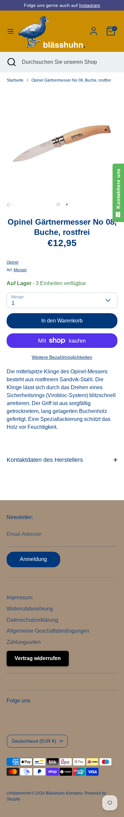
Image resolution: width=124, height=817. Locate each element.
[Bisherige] (9, 205)
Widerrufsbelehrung (30, 609)
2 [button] (67, 204)
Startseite (15, 80)
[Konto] (93, 28)
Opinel (13, 262)
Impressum (19, 597)
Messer (20, 270)
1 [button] (58, 204)
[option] (62, 143)
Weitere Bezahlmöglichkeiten (62, 357)
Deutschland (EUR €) (34, 741)
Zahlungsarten (24, 642)
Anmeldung (33, 559)
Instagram (89, 5)
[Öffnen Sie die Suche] (11, 62)
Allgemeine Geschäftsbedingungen (48, 631)
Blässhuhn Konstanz (64, 793)
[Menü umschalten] (8, 31)
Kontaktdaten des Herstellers (45, 460)
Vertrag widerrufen (38, 658)
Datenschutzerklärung (32, 620)
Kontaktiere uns (118, 190)
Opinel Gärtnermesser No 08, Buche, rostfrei (71, 80)
